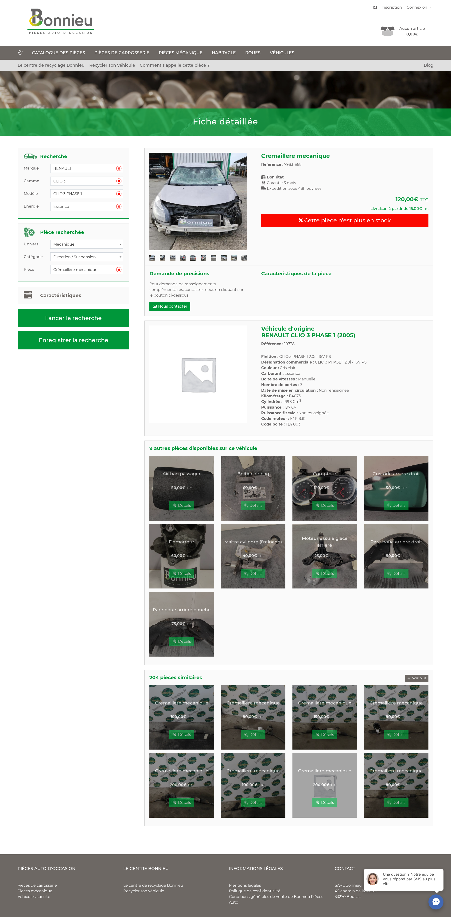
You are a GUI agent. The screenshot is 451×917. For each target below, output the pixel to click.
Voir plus (418, 678)
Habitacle (224, 52)
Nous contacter (172, 306)
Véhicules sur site (34, 896)
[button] (156, 201)
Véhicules (282, 52)
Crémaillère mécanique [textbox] (84, 269)
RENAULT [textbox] (84, 168)
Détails (184, 505)
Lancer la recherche (73, 318)
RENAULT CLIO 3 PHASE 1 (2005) (308, 335)
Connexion (417, 7)
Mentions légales (245, 885)
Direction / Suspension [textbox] (74, 257)
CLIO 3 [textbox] (84, 181)
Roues (252, 52)
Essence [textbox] (84, 206)
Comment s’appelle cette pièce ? (175, 65)
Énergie (31, 206)
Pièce (29, 269)
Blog (428, 65)
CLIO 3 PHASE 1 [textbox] (84, 194)
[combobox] (86, 168)
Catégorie (33, 257)
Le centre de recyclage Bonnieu (51, 65)
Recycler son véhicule (112, 65)
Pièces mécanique (180, 52)
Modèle (31, 193)
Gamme (31, 181)
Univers (31, 244)
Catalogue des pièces (58, 52)
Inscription (391, 7)
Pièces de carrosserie (121, 52)
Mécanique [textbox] (63, 244)
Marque (31, 168)
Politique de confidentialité (254, 891)
